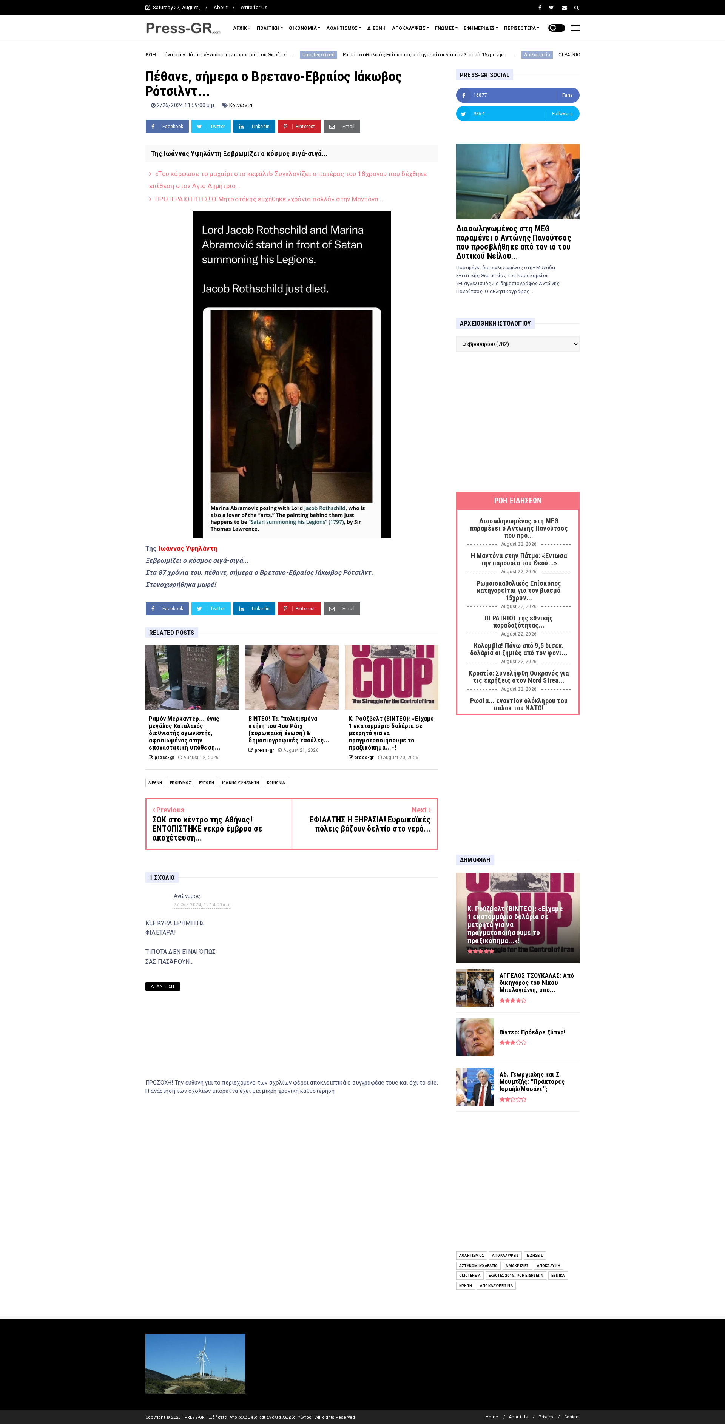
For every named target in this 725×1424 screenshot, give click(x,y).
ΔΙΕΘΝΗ (376, 28)
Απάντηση (162, 986)
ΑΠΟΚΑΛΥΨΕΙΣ (409, 28)
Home (492, 1417)
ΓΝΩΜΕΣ (444, 28)
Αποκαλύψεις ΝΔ (496, 1286)
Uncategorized (261, 54)
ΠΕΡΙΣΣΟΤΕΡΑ (520, 28)
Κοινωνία (241, 105)
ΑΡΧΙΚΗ (242, 28)
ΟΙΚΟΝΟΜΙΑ (303, 28)
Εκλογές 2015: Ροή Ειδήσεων (516, 1275)
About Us (518, 1417)
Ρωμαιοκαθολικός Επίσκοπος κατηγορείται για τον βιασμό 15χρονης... (367, 54)
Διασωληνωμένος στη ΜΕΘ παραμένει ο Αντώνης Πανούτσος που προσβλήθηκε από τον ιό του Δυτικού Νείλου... (513, 242)
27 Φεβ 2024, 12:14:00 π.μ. (202, 904)
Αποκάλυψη (549, 1266)
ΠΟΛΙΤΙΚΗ (268, 28)
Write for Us (254, 7)
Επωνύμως (180, 783)
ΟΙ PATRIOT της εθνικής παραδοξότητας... (549, 54)
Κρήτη (465, 1286)
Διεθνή (155, 783)
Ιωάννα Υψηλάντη (240, 783)
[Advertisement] (518, 422)
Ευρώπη (206, 783)
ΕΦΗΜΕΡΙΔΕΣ (479, 28)
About (221, 7)
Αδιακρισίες (517, 1266)
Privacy (545, 1417)
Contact (572, 1417)
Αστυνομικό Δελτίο (478, 1266)
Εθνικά (558, 1275)
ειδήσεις (535, 1255)
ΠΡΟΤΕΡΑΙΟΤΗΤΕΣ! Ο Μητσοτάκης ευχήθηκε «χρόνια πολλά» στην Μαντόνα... (269, 199)
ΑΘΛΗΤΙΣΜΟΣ (342, 28)
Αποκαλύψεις (505, 1255)
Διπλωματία (479, 54)
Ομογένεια (470, 1275)
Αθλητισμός (471, 1255)
